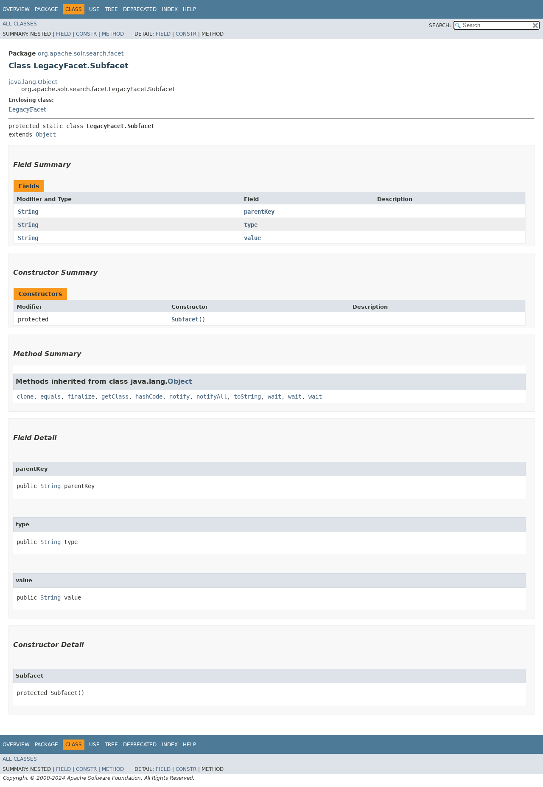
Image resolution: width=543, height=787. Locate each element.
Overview (16, 9)
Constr (86, 34)
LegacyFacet (27, 109)
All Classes (20, 24)
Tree (111, 9)
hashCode (148, 396)
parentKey (259, 211)
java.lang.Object (32, 81)
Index (170, 9)
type (251, 224)
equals (50, 396)
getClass (115, 396)
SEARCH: (440, 25)
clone (25, 396)
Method (113, 34)
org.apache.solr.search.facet (80, 53)
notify (179, 396)
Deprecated (140, 9)
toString (247, 396)
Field (63, 34)
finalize (81, 396)
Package (46, 9)
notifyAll (211, 396)
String (28, 211)
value (252, 237)
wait (274, 396)
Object (46, 134)
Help (189, 9)
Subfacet (185, 319)
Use (94, 9)
